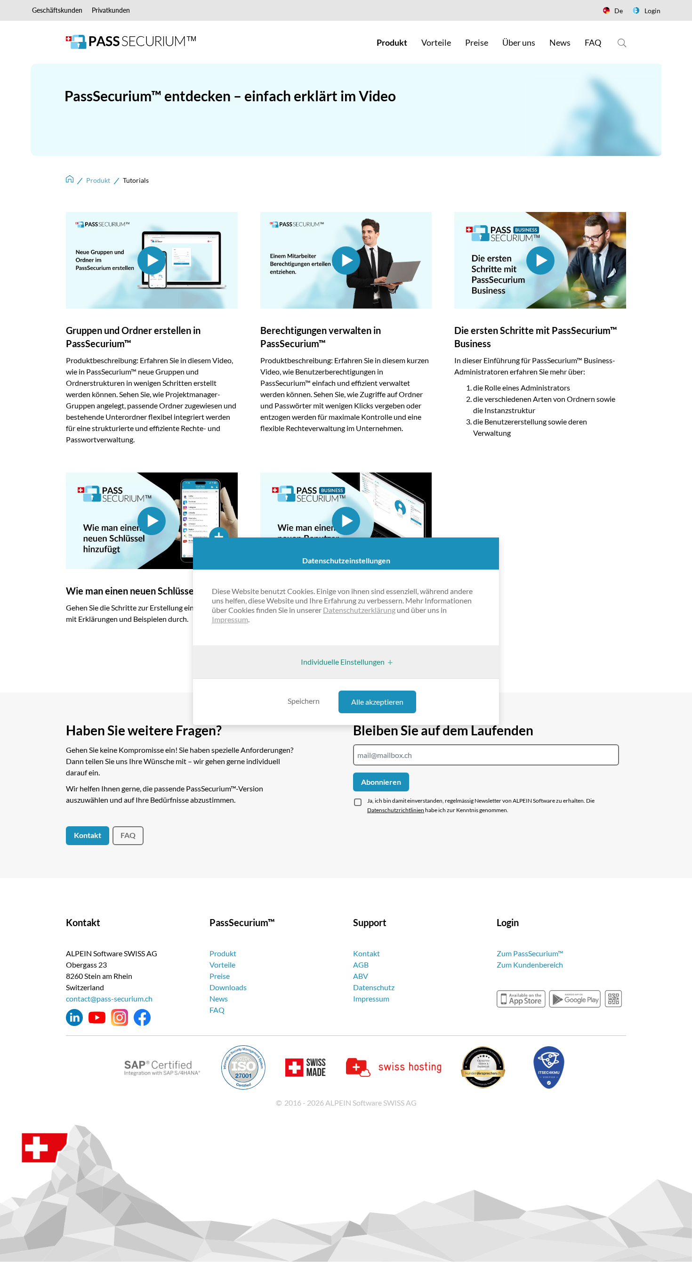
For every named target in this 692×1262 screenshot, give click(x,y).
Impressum (230, 619)
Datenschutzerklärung (359, 609)
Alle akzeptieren (377, 701)
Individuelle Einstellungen (343, 661)
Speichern (304, 700)
